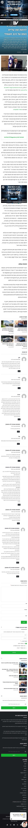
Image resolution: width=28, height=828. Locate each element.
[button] (24, 824)
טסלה (25, 781)
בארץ (25, 768)
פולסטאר (24, 799)
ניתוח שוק (24, 795)
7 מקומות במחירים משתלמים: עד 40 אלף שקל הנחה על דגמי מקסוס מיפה (7, 330)
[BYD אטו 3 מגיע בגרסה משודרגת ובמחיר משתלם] (21, 323)
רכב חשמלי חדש (21, 643)
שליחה (14, 652)
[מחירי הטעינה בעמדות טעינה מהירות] (23, 690)
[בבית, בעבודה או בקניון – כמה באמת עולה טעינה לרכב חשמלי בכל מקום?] (23, 671)
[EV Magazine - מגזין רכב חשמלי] (14, 23)
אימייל (25, 609)
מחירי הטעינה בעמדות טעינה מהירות (11, 688)
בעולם (25, 770)
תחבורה (24, 808)
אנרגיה (24, 766)
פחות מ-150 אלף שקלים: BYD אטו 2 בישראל (9, 662)
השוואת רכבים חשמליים (7, 819)
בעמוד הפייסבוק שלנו (16, 733)
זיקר (25, 775)
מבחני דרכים (23, 788)
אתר (26, 615)
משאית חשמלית (23, 792)
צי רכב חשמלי (23, 804)
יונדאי (25, 786)
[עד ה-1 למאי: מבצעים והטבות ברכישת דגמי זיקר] (7, 338)
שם (26, 603)
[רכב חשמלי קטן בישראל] (23, 677)
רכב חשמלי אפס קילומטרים (19, 645)
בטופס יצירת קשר (24, 733)
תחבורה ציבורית (23, 810)
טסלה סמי (24, 784)
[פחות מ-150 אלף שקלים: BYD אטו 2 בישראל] (23, 665)
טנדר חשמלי (23, 779)
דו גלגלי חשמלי (23, 772)
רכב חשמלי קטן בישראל (13, 675)
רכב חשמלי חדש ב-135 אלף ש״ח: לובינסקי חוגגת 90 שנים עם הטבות (21, 345)
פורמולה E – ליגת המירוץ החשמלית (19, 801)
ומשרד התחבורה (17, 109)
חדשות (24, 777)
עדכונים (24, 797)
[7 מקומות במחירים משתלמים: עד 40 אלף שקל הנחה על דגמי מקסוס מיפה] (7, 323)
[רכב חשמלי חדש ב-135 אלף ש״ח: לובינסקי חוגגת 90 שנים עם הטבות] (21, 338)
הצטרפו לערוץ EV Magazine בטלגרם (14, 137)
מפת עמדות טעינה (14, 821)
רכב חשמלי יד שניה (21, 648)
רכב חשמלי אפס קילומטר (21, 806)
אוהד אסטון (25, 52)
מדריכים (24, 790)
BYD (25, 763)
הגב (19, 371)
